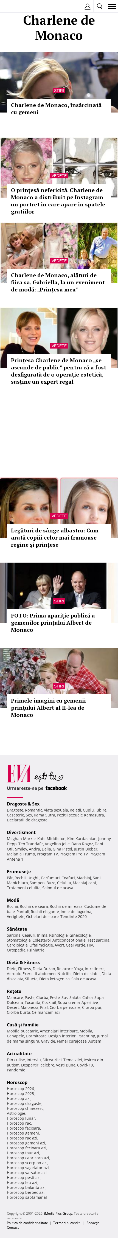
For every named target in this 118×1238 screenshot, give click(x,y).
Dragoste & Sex (23, 804)
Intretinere (95, 968)
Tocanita (32, 1002)
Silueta (31, 978)
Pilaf (44, 1007)
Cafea (87, 997)
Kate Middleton (51, 838)
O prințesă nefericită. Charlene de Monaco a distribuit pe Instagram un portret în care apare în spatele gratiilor (58, 200)
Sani (97, 877)
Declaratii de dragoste (27, 819)
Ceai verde (75, 945)
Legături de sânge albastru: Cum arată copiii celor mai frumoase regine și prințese (55, 537)
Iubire (100, 810)
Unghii (33, 877)
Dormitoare (36, 1035)
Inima (42, 935)
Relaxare (65, 968)
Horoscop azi (18, 1098)
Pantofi (22, 911)
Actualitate (19, 1054)
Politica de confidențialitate (27, 1222)
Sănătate (17, 929)
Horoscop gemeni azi (26, 1143)
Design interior (62, 1035)
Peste (55, 997)
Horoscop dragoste (24, 1103)
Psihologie (58, 935)
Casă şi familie (22, 1025)
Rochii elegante (45, 911)
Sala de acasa (83, 978)
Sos (64, 997)
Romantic (33, 810)
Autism (94, 1041)
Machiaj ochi (84, 882)
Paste (30, 997)
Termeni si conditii (67, 1222)
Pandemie (16, 1070)
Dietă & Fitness (23, 962)
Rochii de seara (34, 906)
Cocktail (49, 1002)
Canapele (15, 1035)
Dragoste (15, 810)
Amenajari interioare (59, 1031)
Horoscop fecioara (23, 1128)
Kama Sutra (44, 815)
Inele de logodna (76, 911)
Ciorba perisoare (65, 1007)
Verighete (15, 916)
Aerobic (14, 973)
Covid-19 (85, 1065)
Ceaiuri (28, 935)
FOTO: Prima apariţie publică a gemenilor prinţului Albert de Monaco (53, 622)
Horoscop (17, 1082)
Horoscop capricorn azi (28, 1157)
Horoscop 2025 (20, 1093)
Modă (13, 900)
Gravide (48, 1041)
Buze (50, 882)
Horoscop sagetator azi (28, 1167)
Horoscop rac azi (22, 1138)
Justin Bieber (85, 849)
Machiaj (84, 877)
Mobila (86, 1031)
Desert (13, 1007)
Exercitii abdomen (39, 973)
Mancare (15, 997)
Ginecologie (80, 935)
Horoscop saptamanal (27, 1197)
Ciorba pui (91, 1007)
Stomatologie (19, 940)
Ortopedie (16, 950)
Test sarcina (98, 940)
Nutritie (64, 973)
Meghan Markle (21, 838)
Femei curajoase (72, 1041)
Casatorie (15, 815)
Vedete (59, 175)
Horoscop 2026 (20, 1088)
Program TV (47, 854)
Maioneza (29, 1007)
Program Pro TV (74, 854)
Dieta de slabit (86, 973)
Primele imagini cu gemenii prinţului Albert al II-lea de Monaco (48, 707)
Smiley (21, 849)
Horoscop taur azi (23, 1152)
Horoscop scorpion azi (27, 1162)
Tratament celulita (24, 887)
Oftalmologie (41, 945)
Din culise (16, 1059)
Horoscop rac (19, 1123)
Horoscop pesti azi (24, 1177)
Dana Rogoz (82, 843)
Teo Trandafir (30, 843)
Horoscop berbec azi (25, 1192)
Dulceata (15, 1002)
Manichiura (17, 882)
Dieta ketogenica (54, 978)
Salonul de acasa (57, 887)
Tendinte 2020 (73, 916)
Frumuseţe (19, 872)
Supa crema (69, 1002)
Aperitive (90, 1002)
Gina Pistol (62, 849)
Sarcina (14, 935)
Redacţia (93, 1222)
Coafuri (68, 877)
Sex (29, 815)
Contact (13, 1227)
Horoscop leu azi (22, 1182)
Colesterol (41, 940)
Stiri (59, 90)
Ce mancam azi (46, 1012)
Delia (46, 849)
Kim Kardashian (82, 838)
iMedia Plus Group (58, 1213)
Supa (99, 997)
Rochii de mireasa (66, 906)
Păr (10, 877)
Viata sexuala (56, 810)
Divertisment (21, 832)
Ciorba (42, 997)
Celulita (64, 882)
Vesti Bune (65, 1065)
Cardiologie (17, 945)
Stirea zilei (52, 1059)
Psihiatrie (35, 950)
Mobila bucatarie (22, 1031)
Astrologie (16, 1113)
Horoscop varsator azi (27, 1172)
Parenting (86, 1035)
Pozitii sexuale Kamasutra (80, 815)
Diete (11, 968)
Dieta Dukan (44, 968)
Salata (75, 997)
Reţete (14, 991)
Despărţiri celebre (37, 1065)
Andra (34, 849)
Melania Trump (21, 854)
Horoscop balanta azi (26, 1187)
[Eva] (17, 6)
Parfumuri (50, 877)
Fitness (24, 968)
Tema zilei (72, 1059)
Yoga (78, 968)
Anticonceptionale (69, 940)
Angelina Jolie (57, 843)
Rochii (20, 877)
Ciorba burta (18, 1012)
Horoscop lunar (21, 1118)
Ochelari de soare (42, 916)
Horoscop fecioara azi (26, 1147)
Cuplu (88, 810)
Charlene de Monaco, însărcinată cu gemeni (56, 108)
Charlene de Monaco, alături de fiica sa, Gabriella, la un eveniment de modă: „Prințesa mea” (58, 282)
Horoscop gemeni (23, 1133)
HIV (90, 945)
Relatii (75, 810)
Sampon (37, 882)
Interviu (34, 1059)
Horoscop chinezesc (25, 1108)
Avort (59, 945)
